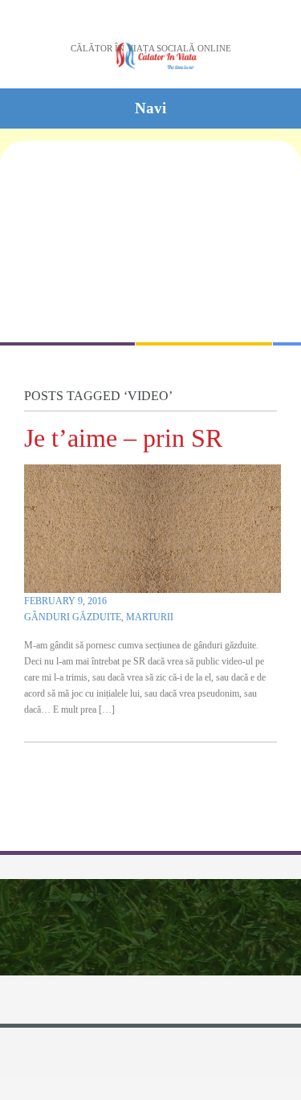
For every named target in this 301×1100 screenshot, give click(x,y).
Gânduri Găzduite (72, 617)
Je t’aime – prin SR (123, 437)
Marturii (149, 617)
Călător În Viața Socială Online (151, 48)
